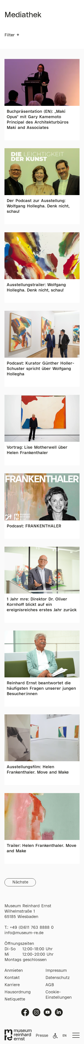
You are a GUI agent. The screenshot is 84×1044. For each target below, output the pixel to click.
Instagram (36, 1012)
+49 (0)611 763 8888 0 (32, 927)
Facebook (25, 1012)
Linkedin (59, 1012)
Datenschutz (57, 978)
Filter (9, 35)
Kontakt (12, 978)
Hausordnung (17, 992)
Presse (42, 1035)
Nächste (20, 882)
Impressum (56, 970)
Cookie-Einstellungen (58, 994)
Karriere (12, 985)
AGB (49, 985)
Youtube (48, 1012)
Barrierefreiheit (55, 1036)
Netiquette (14, 999)
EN (64, 1035)
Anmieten (13, 970)
